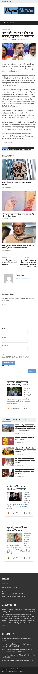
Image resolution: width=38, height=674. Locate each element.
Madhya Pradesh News (26, 148)
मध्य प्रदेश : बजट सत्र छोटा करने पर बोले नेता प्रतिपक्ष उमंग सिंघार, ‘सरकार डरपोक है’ (25, 460)
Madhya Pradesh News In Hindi (12, 149)
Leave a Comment (22, 39)
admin (14, 39)
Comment (6, 304)
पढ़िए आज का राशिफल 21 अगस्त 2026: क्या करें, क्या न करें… (18, 660)
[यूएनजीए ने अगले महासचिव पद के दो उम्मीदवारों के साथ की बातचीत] (19, 170)
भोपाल (9, 29)
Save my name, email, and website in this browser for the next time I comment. (17, 357)
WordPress (12, 671)
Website (5, 345)
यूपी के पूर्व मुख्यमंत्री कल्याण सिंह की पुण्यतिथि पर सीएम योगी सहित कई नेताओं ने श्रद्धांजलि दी (18, 215)
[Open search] (33, 23)
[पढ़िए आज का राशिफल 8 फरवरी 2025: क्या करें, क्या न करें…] (8, 438)
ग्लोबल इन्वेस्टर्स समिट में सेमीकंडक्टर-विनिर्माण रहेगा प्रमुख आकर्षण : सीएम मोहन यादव (25, 471)
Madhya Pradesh (13, 148)
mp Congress (26, 149)
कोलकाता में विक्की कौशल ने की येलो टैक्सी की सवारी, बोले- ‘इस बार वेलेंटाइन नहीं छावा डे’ (25, 450)
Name (4, 328)
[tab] (6, 420)
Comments (16, 419)
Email (4, 337)
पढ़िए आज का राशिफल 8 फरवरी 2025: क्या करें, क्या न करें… (25, 439)
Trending (4, 29)
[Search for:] (19, 371)
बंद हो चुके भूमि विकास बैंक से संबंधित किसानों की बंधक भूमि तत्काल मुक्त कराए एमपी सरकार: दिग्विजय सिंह (18, 246)
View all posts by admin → (23, 279)
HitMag (21, 671)
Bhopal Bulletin (17, 669)
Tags (24, 419)
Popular (7, 419)
